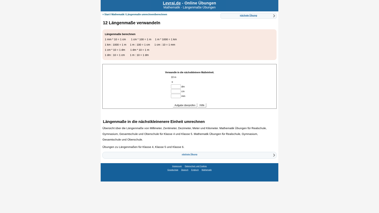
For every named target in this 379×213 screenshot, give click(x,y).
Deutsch (184, 170)
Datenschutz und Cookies (196, 166)
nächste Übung (248, 15)
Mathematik (207, 170)
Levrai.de (172, 3)
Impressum (177, 166)
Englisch (195, 170)
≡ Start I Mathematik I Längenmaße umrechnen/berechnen (134, 14)
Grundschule (172, 170)
